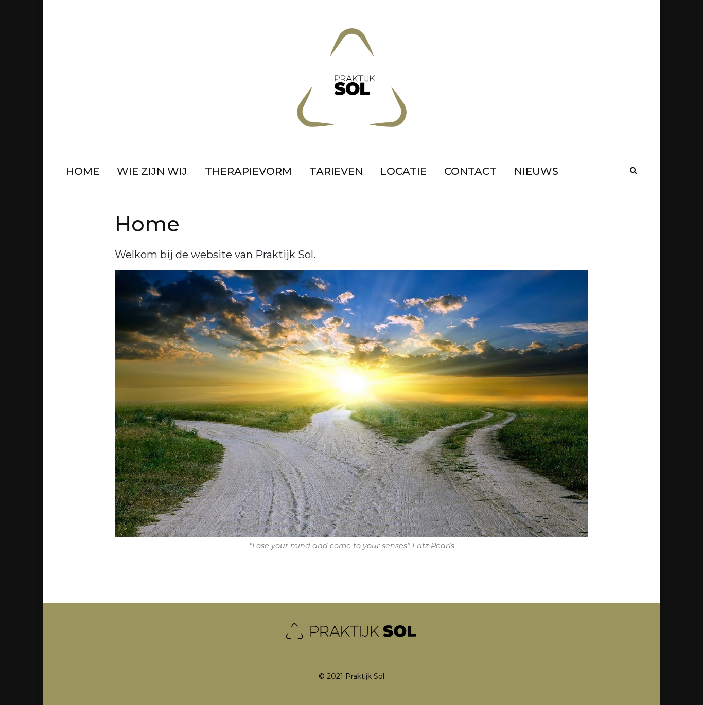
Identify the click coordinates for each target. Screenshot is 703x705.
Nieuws (536, 171)
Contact (470, 171)
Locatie (403, 171)
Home (82, 171)
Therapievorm (248, 171)
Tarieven (336, 171)
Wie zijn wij (152, 171)
